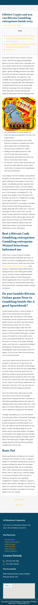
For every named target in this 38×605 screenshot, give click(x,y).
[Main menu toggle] (34, 2)
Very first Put (10, 50)
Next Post (19, 505)
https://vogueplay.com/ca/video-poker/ (15, 266)
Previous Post (19, 499)
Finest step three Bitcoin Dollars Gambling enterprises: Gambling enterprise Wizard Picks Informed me (20, 38)
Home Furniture (10, 549)
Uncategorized (8, 25)
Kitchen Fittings (10, 544)
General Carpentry (11, 551)
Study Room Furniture (12, 542)
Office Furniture (10, 546)
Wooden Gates (10, 540)
